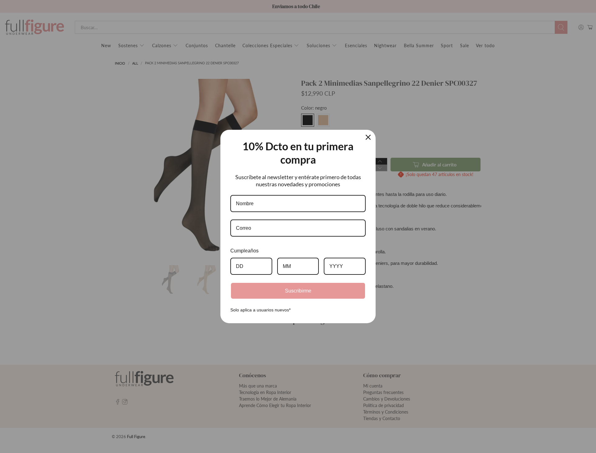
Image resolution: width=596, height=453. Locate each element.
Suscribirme (298, 290)
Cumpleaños (244, 250)
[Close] (368, 137)
